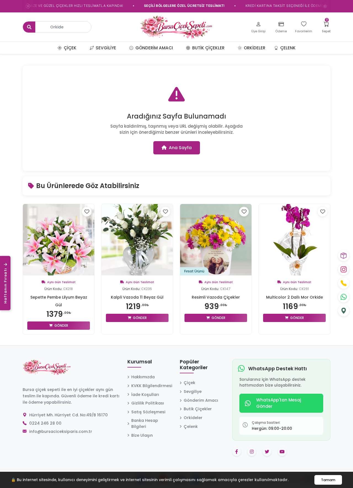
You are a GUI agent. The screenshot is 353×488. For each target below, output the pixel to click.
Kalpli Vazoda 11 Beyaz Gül (137, 297)
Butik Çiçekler (207, 48)
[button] (83, 48)
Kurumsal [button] (139, 362)
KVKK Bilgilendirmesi (151, 385)
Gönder (61, 325)
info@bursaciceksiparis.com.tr (60, 431)
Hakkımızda (143, 377)
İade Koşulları (145, 394)
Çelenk (287, 48)
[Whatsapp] (343, 296)
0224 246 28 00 (45, 423)
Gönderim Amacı (153, 48)
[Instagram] (343, 269)
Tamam (328, 480)
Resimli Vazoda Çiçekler (216, 297)
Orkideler (254, 48)
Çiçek (69, 48)
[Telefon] (343, 283)
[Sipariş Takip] (343, 255)
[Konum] (343, 310)
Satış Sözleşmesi (148, 412)
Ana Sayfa (180, 147)
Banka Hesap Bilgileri (144, 423)
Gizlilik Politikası (147, 403)
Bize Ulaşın (142, 435)
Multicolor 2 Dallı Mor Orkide (294, 297)
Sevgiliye (105, 48)
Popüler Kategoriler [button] (194, 365)
